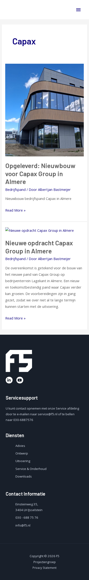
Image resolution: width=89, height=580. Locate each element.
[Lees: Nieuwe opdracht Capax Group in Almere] (39, 230)
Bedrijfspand (15, 189)
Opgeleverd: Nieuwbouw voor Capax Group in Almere (40, 173)
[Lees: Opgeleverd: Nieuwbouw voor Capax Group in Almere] (44, 109)
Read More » (15, 210)
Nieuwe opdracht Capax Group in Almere (39, 247)
